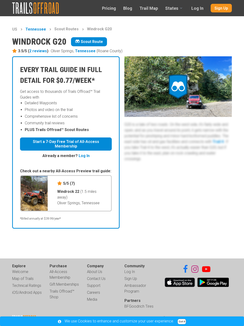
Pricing (109, 8)
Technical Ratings (26, 285)
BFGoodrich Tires (138, 306)
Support (93, 285)
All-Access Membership (60, 274)
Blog (127, 8)
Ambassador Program (135, 288)
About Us (94, 271)
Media (92, 299)
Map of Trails (23, 278)
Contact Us (96, 278)
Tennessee (35, 29)
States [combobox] (171, 8)
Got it (182, 321)
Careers (93, 292)
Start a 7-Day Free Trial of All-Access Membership (66, 143)
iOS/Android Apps (27, 292)
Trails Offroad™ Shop (62, 294)
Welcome (20, 271)
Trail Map (148, 8)
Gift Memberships (64, 284)
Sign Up (221, 8)
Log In (197, 8)
